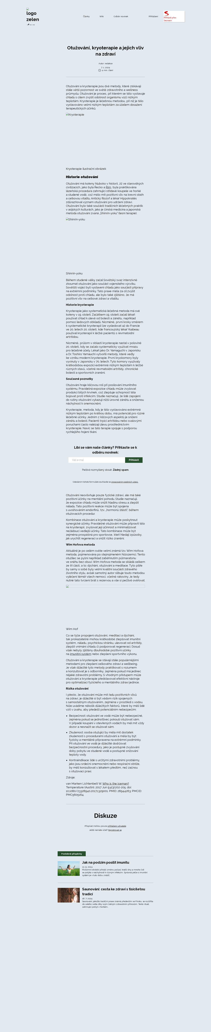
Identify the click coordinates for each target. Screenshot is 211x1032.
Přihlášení (153, 16)
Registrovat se (115, 830)
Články (86, 16)
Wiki (101, 16)
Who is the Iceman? (115, 783)
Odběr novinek (121, 16)
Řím (108, 187)
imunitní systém (80, 654)
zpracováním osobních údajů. (124, 482)
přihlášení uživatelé (117, 826)
